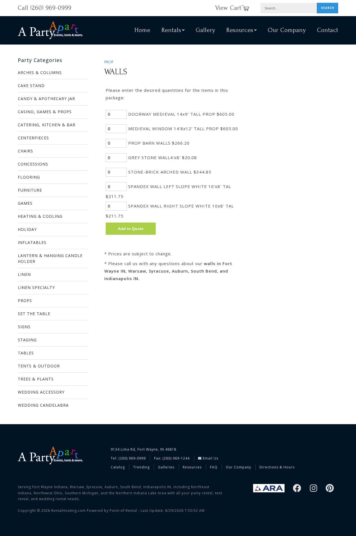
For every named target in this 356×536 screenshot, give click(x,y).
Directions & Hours (277, 467)
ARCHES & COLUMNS (40, 72)
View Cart (228, 7)
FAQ (213, 467)
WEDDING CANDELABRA (43, 405)
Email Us (210, 458)
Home (142, 30)
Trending (141, 467)
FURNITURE (30, 190)
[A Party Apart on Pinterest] (330, 488)
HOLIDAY (27, 229)
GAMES (25, 203)
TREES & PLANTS (36, 379)
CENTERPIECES (33, 137)
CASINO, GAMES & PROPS (45, 111)
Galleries (166, 467)
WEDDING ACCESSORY (41, 392)
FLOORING (29, 177)
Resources (192, 467)
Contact (327, 30)
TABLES (26, 352)
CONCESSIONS (33, 164)
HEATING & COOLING (40, 216)
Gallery (205, 30)
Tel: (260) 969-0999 (128, 458)
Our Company (287, 30)
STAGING (27, 339)
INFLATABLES (32, 242)
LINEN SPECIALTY (36, 287)
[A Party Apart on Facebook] (297, 488)
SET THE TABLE (34, 313)
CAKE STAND (31, 85)
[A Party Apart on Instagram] (313, 488)
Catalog (118, 467)
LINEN (24, 274)
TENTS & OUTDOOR (39, 366)
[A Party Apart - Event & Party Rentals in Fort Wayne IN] (50, 30)
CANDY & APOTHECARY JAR (46, 98)
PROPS (25, 300)
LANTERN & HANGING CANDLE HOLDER (50, 258)
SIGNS (24, 326)
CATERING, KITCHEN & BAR (46, 124)
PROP (108, 62)
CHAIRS (25, 151)
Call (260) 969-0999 (44, 7)
